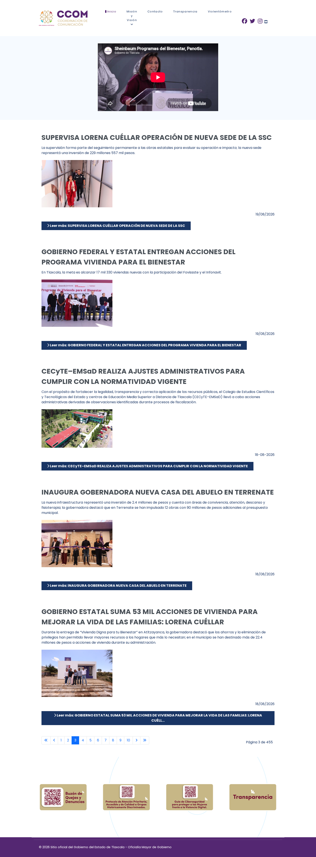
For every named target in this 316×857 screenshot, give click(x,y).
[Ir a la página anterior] (54, 740)
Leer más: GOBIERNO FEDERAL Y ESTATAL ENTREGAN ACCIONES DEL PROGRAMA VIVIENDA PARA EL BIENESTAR (145, 345)
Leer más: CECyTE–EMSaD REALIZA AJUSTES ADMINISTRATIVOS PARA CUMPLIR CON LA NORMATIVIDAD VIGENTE (148, 466)
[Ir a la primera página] (46, 740)
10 (128, 740)
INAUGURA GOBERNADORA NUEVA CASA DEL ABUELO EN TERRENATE (157, 492)
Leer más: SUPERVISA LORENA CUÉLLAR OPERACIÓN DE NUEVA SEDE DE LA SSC (117, 225)
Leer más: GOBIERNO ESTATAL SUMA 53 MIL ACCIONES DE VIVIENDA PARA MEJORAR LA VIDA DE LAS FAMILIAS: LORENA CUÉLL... (159, 718)
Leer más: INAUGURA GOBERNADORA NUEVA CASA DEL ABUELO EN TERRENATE (118, 585)
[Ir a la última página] (144, 740)
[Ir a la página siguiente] (136, 740)
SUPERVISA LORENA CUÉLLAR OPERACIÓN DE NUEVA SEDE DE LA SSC (156, 137)
